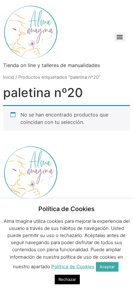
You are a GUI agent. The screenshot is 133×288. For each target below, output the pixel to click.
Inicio (8, 77)
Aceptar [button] (107, 266)
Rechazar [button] (67, 279)
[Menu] (119, 37)
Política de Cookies (72, 266)
